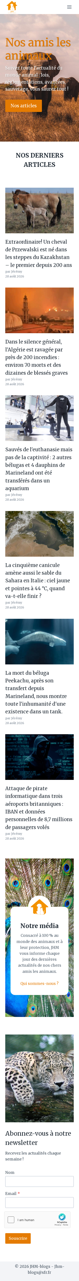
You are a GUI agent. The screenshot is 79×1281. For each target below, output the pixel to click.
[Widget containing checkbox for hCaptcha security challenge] (37, 1219)
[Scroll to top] (67, 1274)
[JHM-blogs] (13, 7)
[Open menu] (69, 7)
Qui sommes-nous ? (39, 983)
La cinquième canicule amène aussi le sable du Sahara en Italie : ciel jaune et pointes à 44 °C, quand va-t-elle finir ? (37, 580)
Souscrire (18, 1238)
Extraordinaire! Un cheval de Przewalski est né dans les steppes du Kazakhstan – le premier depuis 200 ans (38, 253)
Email (12, 1193)
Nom (9, 1172)
